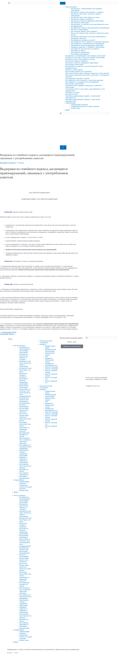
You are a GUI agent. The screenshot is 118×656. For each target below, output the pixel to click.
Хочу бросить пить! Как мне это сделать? (85, 49)
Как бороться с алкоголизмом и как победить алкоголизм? (24, 349)
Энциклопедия (70, 103)
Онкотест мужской (51, 369)
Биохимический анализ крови (50, 350)
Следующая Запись (8, 334)
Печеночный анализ (49, 361)
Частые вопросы (71, 7)
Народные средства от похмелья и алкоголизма (87, 47)
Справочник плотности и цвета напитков (85, 106)
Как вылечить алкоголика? (80, 23)
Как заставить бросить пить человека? (84, 31)
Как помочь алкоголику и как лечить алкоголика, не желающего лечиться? (25, 426)
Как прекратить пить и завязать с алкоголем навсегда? (90, 42)
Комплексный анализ (49, 354)
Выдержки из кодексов (8, 163)
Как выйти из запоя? (78, 50)
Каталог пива (75, 108)
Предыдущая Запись (8, 332)
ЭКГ (46, 356)
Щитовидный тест (51, 365)
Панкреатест (49, 363)
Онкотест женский (51, 367)
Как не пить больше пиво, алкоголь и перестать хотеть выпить (25, 417)
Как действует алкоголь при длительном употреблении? (90, 28)
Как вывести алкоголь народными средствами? (87, 21)
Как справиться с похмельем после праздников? (88, 43)
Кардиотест (49, 358)
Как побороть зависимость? (80, 52)
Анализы (43, 344)
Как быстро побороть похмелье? (82, 19)
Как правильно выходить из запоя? (83, 40)
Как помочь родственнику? (80, 54)
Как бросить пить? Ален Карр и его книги (85, 17)
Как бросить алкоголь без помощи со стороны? (87, 12)
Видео (67, 110)
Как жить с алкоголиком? (79, 30)
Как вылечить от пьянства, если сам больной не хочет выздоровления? (25, 392)
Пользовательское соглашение (46, 341)
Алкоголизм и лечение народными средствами (87, 45)
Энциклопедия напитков (79, 105)
